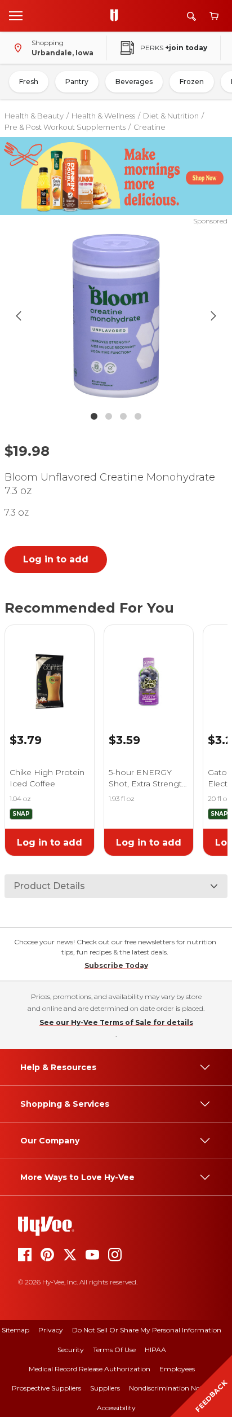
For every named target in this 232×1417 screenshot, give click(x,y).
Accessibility (116, 1407)
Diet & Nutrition (171, 115)
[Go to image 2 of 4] (108, 416)
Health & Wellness (103, 115)
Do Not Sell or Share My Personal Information (146, 1330)
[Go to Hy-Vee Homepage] (117, 16)
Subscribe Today (116, 965)
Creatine (149, 126)
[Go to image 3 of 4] (123, 416)
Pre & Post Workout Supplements (65, 126)
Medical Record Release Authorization (89, 1369)
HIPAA (155, 1349)
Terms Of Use (114, 1349)
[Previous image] (18, 316)
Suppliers (105, 1388)
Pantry (76, 81)
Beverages (134, 81)
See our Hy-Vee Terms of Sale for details (116, 1022)
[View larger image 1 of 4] (116, 316)
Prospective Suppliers (46, 1388)
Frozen (192, 81)
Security (70, 1349)
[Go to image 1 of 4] (94, 416)
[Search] (191, 16)
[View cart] (214, 16)
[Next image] (213, 316)
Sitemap (15, 1330)
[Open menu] (16, 15)
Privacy (50, 1330)
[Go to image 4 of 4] (138, 416)
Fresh (28, 81)
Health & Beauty (34, 115)
